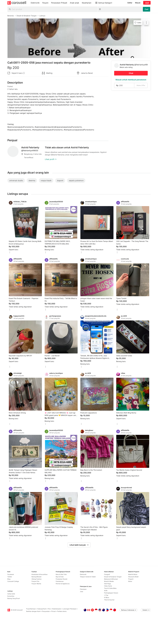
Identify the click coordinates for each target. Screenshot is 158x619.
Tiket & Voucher (109, 600)
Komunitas (10, 596)
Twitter (9, 577)
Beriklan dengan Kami (33, 611)
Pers (49, 609)
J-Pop (106, 595)
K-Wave (106, 597)
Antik (105, 590)
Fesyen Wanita (36, 583)
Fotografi (107, 574)
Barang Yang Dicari (13, 598)
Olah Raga (107, 583)
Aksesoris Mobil (133, 577)
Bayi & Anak (60, 577)
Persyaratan (46, 611)
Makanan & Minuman (111, 579)
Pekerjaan (83, 589)
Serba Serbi (11, 594)
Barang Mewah (36, 577)
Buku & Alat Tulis (61, 574)
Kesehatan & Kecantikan (40, 574)
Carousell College (13, 581)
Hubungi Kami (41, 609)
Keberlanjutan (56, 609)
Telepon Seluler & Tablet (88, 577)
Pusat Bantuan (31, 609)
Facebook (10, 574)
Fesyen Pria (35, 581)
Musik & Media (109, 581)
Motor (130, 581)
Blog (8, 579)
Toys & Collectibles (110, 588)
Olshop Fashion (37, 579)
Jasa (81, 591)
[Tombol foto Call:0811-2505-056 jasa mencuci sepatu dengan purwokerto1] (79, 38)
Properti (130, 579)
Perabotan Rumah (61, 579)
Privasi (53, 611)
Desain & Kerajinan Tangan (113, 577)
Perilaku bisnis (62, 611)
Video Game (108, 586)
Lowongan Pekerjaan (69, 609)
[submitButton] (146, 9)
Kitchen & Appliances (63, 583)
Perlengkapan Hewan (111, 593)
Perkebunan (60, 581)
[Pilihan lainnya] (10, 252)
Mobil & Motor (132, 574)
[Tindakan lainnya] (146, 22)
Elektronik (83, 574)
